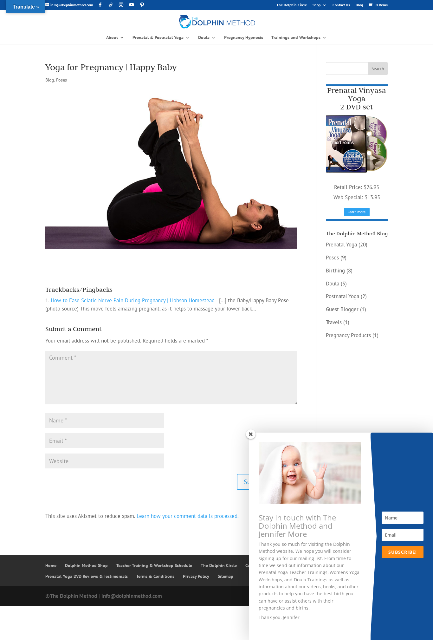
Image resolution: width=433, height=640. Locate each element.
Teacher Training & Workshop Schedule (154, 565)
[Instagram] (121, 5)
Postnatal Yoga (342, 296)
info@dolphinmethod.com (131, 595)
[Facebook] (100, 5)
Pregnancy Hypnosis (243, 37)
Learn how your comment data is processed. (188, 516)
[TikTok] (110, 5)
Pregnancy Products (348, 335)
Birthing (335, 270)
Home (50, 565)
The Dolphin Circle (291, 5)
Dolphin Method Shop (86, 565)
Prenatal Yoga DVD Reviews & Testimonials (86, 576)
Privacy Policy (196, 576)
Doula (332, 283)
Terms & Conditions (155, 576)
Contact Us (341, 5)
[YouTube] (131, 5)
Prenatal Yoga (341, 244)
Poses (61, 80)
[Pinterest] (142, 5)
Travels (334, 322)
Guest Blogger (342, 309)
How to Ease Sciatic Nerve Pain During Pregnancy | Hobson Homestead (133, 300)
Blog (359, 5)
